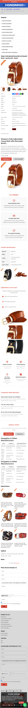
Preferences (17, 705)
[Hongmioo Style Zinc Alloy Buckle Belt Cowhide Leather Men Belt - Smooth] (20, 535)
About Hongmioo (4, 633)
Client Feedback (4, 635)
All (4, 9)
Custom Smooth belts (16, 9)
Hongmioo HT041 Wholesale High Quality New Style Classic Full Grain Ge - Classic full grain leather (20, 525)
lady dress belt (4, 555)
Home (2, 9)
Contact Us (19, 434)
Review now (17, 563)
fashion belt (14, 553)
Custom (9, 555)
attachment (5, 595)
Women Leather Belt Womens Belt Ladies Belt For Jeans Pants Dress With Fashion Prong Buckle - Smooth (20, 505)
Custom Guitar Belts (5, 627)
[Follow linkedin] (13, 691)
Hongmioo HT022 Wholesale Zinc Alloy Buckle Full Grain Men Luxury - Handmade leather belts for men (7, 545)
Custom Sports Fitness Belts (6, 626)
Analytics (11, 705)
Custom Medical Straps (5, 624)
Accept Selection (14, 702)
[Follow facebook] (10, 691)
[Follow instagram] (20, 691)
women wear (20, 553)
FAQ (2, 640)
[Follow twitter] (17, 691)
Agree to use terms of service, (10, 603)
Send (4, 606)
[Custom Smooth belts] (14, 129)
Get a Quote (8, 434)
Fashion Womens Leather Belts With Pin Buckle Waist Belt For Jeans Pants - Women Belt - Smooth (7, 504)
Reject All (6, 702)
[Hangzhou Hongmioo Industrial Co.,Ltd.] (14, 5)
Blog (2, 642)
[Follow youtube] (6, 691)
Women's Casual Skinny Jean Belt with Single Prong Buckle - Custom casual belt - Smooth (7, 525)
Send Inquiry (6, 159)
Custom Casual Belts (9, 9)
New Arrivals (3, 616)
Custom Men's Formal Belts (6, 618)
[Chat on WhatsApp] (25, 705)
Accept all (21, 702)
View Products (18, 159)
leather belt (3, 553)
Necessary (6, 705)
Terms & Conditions (16, 603)
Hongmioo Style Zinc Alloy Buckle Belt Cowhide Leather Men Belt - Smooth (20, 545)
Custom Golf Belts (4, 622)
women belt (8, 553)
